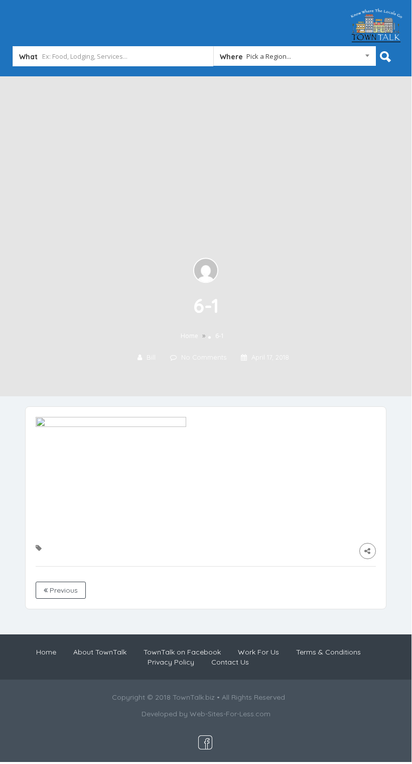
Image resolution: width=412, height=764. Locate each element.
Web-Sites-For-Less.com (230, 713)
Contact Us (230, 662)
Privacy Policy (171, 662)
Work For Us (258, 652)
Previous (63, 590)
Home (189, 336)
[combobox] (294, 58)
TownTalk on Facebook (182, 652)
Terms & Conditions (328, 652)
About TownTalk (99, 652)
